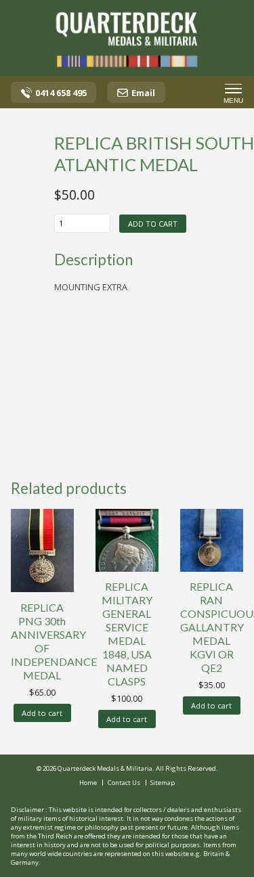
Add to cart (152, 224)
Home (88, 783)
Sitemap (162, 783)
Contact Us (124, 783)
